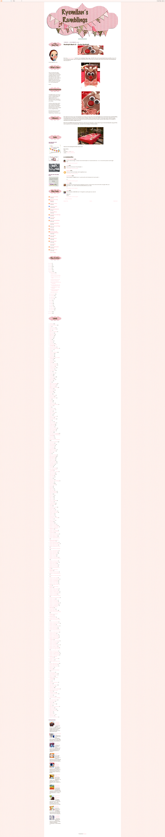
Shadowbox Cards (53, 507)
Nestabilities (52, 464)
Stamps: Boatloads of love (55, 546)
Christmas (69, 152)
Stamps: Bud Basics (53, 552)
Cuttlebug (51, 378)
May (52, 303)
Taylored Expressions (54, 682)
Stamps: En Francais (54, 566)
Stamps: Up (52, 659)
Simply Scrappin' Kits (54, 512)
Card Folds (52, 343)
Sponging (51, 521)
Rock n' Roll (52, 495)
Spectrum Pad (52, 520)
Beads (51, 330)
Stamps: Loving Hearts (54, 605)
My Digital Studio (53, 462)
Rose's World (53, 235)
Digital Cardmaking (53, 383)
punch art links (52, 484)
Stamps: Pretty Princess (54, 632)
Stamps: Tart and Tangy (54, 647)
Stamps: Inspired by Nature (55, 595)
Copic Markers (52, 370)
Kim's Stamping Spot (54, 209)
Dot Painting (52, 390)
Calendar (51, 340)
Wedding (51, 713)
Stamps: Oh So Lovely (54, 618)
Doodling (51, 388)
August (52, 298)
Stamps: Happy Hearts (54, 588)
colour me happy (53, 206)
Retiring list (52, 490)
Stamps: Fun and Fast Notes (55, 575)
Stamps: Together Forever (55, 653)
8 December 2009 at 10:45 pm (72, 196)
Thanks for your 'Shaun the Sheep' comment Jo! (57, 723)
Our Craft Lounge (53, 468)
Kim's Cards (52, 438)
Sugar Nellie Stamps (53, 674)
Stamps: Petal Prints (53, 627)
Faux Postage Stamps (54, 404)
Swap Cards (52, 676)
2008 (51, 311)
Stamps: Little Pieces (54, 600)
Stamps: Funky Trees (54, 577)
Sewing (51, 505)
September (53, 297)
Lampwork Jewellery (53, 441)
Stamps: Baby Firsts (53, 535)
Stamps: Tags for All (53, 646)
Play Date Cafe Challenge (54, 480)
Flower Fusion (52, 409)
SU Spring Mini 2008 (53, 673)
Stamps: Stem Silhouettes (55, 644)
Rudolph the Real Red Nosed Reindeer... (55, 290)
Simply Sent (52, 513)
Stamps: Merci (52, 609)
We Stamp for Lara (53, 710)
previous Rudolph (71, 58)
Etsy (50, 399)
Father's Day (52, 403)
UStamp (51, 702)
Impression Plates (53, 428)
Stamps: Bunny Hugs (54, 553)
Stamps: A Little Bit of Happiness (54, 528)
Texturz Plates (52, 686)
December (53, 272)
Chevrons (51, 349)
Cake (51, 339)
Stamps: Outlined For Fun (55, 623)
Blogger (84, 833)
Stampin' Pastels (53, 524)
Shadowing (52, 508)
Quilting (51, 486)
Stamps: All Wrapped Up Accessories (54, 532)
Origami (51, 466)
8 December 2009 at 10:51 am (72, 173)
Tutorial (51, 695)
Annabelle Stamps (53, 325)
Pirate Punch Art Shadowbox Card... (57, 797)
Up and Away (52, 701)
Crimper (51, 374)
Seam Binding (52, 504)
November (53, 294)
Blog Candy (52, 335)
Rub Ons (51, 496)
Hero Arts (51, 421)
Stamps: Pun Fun (53, 633)
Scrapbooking (52, 503)
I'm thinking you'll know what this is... (57, 816)
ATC (50, 326)
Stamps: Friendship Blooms (55, 573)
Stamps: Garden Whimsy (54, 579)
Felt (50, 407)
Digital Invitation (53, 384)
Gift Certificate (52, 412)
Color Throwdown (53, 363)
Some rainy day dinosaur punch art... (57, 786)
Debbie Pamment (70, 159)
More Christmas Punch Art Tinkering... (57, 764)
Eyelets (51, 400)
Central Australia (53, 347)
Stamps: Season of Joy (54, 637)
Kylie (68, 190)
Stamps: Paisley (53, 624)
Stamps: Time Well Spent (54, 652)
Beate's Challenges (53, 331)
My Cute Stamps (53, 461)
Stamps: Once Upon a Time (55, 619)
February (52, 308)
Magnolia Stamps (53, 449)
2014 (51, 263)
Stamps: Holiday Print (54, 590)
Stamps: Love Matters (54, 604)
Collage (51, 362)
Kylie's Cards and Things (55, 226)
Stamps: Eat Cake (53, 563)
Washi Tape (52, 707)
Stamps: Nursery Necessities (55, 611)
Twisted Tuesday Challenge (55, 697)
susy (67, 165)
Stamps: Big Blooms (53, 536)
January (52, 309)
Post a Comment (68, 198)
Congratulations (53, 367)
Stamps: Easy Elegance (54, 562)
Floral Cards (52, 408)
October (52, 295)
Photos (51, 478)
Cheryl (68, 183)
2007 (51, 313)
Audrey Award (52, 327)
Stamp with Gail (53, 238)
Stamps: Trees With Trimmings (53, 657)
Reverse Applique (53, 491)
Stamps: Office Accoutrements (53, 617)
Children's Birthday (53, 352)
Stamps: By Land (53, 554)
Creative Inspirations (54, 223)
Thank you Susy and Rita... (56, 275)
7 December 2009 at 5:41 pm (72, 163)
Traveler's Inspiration (54, 693)
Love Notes (52, 447)
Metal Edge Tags (53, 456)
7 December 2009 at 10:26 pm (72, 168)
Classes (51, 359)
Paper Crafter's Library (54, 471)
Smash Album (52, 516)
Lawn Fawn (52, 443)
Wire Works (52, 715)
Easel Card (52, 392)
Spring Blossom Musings (55, 214)
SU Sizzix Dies (52, 672)
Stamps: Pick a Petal (53, 628)
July (51, 300)
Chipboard (52, 353)
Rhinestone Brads (53, 492)
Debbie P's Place (53, 203)
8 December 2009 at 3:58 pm (72, 188)
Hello (51, 420)
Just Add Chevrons (57, 807)
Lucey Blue (52, 448)
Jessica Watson (53, 430)
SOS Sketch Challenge (54, 517)
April (52, 305)
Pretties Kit (52, 482)
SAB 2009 (51, 499)
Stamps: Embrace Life (54, 564)
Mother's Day (52, 460)
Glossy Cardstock (53, 416)
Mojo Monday (52, 458)
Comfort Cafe (52, 366)
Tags (50, 681)
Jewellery (51, 432)
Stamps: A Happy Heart (54, 526)
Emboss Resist (52, 395)
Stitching (51, 668)
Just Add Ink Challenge (54, 433)
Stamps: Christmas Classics (55, 558)
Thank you (52, 687)
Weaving (51, 711)
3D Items (51, 323)
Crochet (51, 375)
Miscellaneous (52, 457)
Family (51, 401)
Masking (51, 452)
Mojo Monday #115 (54, 292)
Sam (69, 151)
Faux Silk (51, 405)
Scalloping (52, 501)
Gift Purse (51, 413)
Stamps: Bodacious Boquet (55, 548)
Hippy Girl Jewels (53, 422)
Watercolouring (53, 709)
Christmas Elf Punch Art (55, 279)
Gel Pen (51, 411)
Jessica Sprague (53, 429)
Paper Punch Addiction (55, 220)
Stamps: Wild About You (54, 663)
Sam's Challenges (53, 500)
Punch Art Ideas (57, 754)
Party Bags (52, 475)
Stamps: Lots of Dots (54, 601)
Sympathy (52, 679)
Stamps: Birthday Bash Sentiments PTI (54, 540)
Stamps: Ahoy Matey (54, 530)
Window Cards (52, 714)
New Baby (51, 465)
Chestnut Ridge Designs (54, 348)
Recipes (51, 487)
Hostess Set (52, 426)
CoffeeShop (52, 361)
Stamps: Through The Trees (55, 648)
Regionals (51, 488)
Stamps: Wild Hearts (53, 664)
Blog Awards (52, 334)
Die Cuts (51, 380)
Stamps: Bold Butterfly (54, 550)
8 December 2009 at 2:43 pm (72, 180)
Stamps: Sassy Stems (54, 634)
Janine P (68, 170)
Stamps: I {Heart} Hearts (54, 591)
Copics (51, 371)
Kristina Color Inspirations (55, 439)
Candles (51, 342)
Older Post (115, 201)
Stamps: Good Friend (54, 581)
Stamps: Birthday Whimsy (55, 543)
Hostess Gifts (52, 425)
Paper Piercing (52, 474)
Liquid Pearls (52, 445)
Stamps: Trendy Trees (54, 658)
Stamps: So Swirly (53, 643)
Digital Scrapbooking (54, 387)
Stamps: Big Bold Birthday (55, 537)
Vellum (51, 705)
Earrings (51, 391)
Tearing (51, 683)
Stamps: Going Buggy (54, 580)
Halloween (52, 417)
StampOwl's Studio (54, 196)
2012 (51, 266)
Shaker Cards (52, 509)
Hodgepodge (52, 424)
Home (91, 201)
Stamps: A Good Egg (53, 525)
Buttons (51, 338)
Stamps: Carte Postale (54, 557)
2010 (51, 269)
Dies (50, 382)
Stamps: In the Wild (53, 594)
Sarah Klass (69, 175)
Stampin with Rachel (54, 246)
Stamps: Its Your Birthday (55, 597)
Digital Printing (52, 386)
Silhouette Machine (53, 511)
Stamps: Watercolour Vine (55, 661)
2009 (51, 271)
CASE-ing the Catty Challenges (53, 345)
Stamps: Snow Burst (53, 642)
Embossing (52, 396)
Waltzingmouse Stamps (54, 706)
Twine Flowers (52, 696)
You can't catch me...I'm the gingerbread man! (55, 285)
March (52, 306)
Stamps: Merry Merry (54, 610)
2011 (51, 268)
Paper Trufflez (53, 252)
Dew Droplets (52, 379)
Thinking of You (52, 692)
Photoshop (52, 479)
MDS (50, 453)
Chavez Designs (53, 241)
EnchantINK (52, 217)
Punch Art (73, 152)
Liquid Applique (53, 444)
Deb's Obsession (53, 249)
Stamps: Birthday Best (54, 542)
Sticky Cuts (52, 667)
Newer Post (66, 201)
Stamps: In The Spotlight (54, 592)
